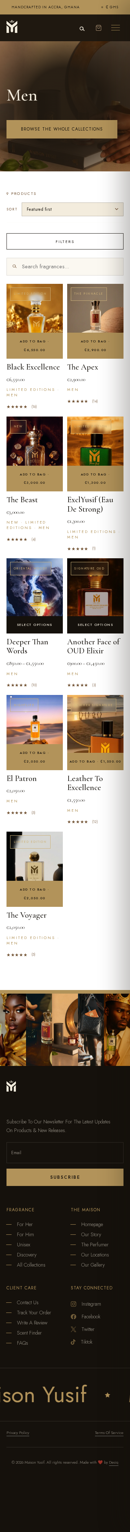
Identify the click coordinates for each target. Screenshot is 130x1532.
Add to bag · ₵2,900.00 (95, 345)
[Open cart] (98, 28)
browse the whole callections (62, 129)
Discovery (26, 1254)
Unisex (23, 1244)
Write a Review (32, 1322)
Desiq (113, 1462)
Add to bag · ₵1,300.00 (95, 478)
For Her (25, 1224)
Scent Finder (29, 1332)
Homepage (92, 1224)
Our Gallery (93, 1264)
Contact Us (28, 1302)
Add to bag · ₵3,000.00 (34, 478)
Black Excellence (33, 367)
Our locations (95, 1254)
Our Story (91, 1234)
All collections (31, 1264)
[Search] (82, 29)
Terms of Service (109, 1432)
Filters (65, 241)
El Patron (21, 778)
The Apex (82, 367)
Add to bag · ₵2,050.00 (34, 757)
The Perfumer (95, 1244)
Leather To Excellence (85, 783)
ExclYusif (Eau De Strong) (90, 504)
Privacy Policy (17, 1432)
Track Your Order (34, 1312)
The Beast (22, 499)
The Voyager (26, 915)
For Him (25, 1234)
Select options (34, 624)
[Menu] (116, 28)
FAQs (22, 1343)
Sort (12, 209)
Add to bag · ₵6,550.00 (34, 345)
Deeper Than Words (27, 646)
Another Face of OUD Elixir (93, 646)
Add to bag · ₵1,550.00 (95, 761)
